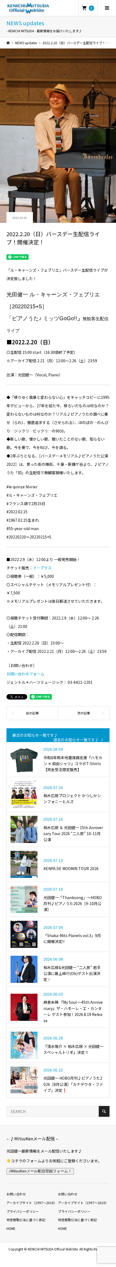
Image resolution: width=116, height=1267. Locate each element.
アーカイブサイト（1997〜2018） (31, 1202)
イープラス (42, 567)
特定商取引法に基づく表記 (25, 1219)
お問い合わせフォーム (25, 673)
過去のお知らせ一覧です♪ (76, 739)
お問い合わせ (16, 1194)
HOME (10, 1228)
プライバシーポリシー (22, 1211)
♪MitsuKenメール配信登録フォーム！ (40, 1171)
